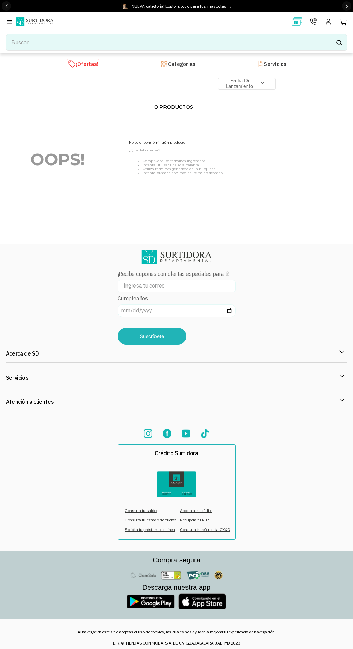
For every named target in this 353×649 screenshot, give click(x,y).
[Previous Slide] (6, 6)
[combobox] (176, 42)
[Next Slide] (346, 6)
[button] (11, 22)
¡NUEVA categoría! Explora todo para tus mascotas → (181, 6)
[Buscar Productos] (339, 42)
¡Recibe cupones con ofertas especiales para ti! (173, 274)
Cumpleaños (133, 298)
